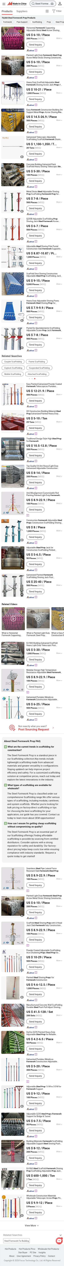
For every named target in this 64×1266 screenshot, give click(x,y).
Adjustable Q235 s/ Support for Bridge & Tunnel (44, 1115)
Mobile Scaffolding (12, 374)
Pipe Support (22, 22)
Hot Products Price (27, 1249)
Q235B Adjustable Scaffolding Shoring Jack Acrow (42, 220)
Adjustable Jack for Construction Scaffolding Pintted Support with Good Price (41, 548)
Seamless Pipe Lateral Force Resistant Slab (42, 869)
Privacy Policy (39, 1256)
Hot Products (10, 1249)
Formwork (7, 22)
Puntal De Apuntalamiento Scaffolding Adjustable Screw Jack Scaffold (43, 329)
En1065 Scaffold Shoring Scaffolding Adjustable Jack (44, 1169)
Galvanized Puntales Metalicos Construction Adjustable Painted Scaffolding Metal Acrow (43, 698)
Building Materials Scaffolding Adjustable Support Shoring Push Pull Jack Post (44, 1142)
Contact (51, 1256)
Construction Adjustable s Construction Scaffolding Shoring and (44, 521)
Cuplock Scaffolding (13, 368)
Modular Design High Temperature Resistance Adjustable (43, 671)
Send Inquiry (35, 44)
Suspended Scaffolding (39, 368)
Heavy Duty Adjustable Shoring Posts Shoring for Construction (42, 302)
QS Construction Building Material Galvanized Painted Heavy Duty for (43, 412)
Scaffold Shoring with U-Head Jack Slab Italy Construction (44, 924)
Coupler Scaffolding (13, 361)
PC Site (33, 1252)
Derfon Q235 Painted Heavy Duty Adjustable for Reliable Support (41, 1033)
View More (31, 1225)
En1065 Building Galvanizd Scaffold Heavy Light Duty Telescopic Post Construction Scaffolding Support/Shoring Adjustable (43, 644)
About (11, 1256)
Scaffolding (37, 22)
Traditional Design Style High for (43, 439)
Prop (49, 22)
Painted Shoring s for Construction (40, 978)
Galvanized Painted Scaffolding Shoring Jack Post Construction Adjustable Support (43, 576)
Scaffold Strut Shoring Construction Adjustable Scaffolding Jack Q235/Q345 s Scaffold (43, 274)
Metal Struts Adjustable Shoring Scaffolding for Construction (42, 192)
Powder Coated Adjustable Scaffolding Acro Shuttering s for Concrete (43, 951)
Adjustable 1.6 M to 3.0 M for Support (43, 1087)
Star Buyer (22, 1252)
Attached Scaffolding (37, 374)
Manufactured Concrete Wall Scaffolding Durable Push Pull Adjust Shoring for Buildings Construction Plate (44, 1006)
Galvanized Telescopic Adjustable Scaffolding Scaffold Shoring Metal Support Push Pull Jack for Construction (44, 138)
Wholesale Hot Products (48, 1249)
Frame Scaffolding (37, 361)
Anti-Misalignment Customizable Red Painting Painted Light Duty (43, 494)
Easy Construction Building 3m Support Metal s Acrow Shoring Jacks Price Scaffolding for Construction (44, 111)
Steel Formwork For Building (16, 1240)
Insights (42, 1252)
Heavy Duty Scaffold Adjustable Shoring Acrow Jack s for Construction (44, 83)
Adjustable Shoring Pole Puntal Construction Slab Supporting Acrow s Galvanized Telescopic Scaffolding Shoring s (44, 247)
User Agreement (24, 1256)
